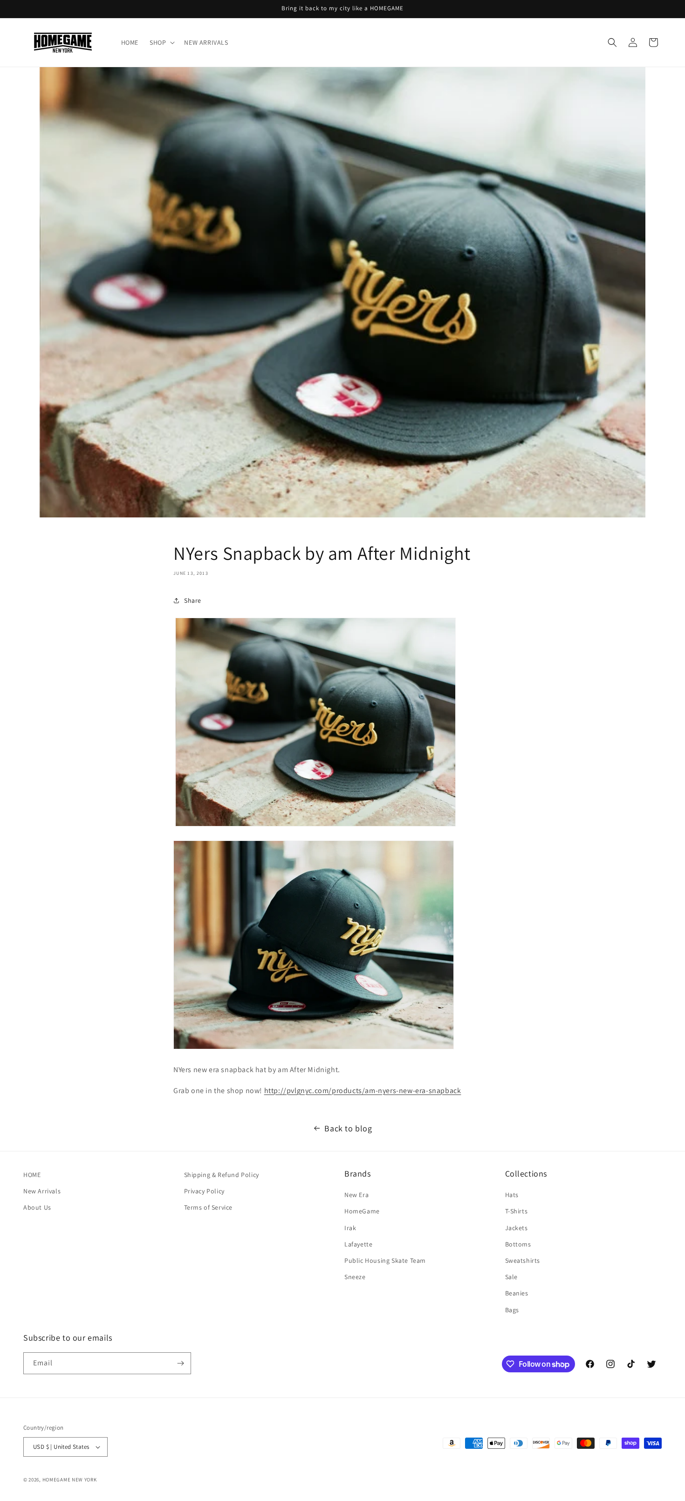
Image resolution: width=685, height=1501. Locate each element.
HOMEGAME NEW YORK (69, 1479)
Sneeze (355, 1277)
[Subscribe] (180, 1363)
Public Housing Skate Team (385, 1260)
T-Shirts (516, 1211)
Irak (350, 1228)
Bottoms (518, 1244)
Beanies (516, 1293)
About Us (37, 1207)
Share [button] (192, 600)
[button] (161, 42)
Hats (512, 1195)
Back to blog (348, 1128)
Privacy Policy (204, 1191)
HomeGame (362, 1211)
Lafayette (358, 1244)
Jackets (516, 1228)
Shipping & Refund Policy (221, 1175)
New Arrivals (42, 1191)
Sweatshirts (523, 1260)
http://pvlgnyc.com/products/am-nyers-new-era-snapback (362, 1090)
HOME (32, 1175)
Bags (512, 1310)
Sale (511, 1277)
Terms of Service (208, 1207)
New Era (356, 1195)
